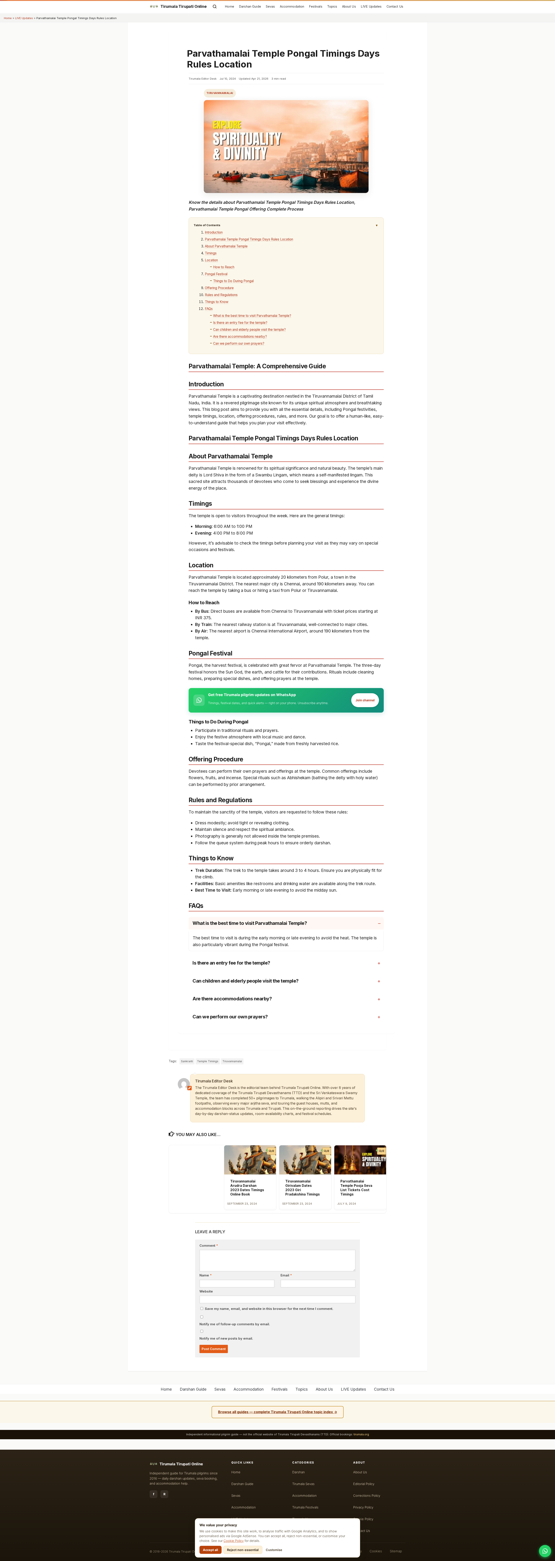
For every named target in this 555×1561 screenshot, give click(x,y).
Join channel (365, 700)
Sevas (270, 6)
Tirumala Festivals (305, 1507)
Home (229, 6)
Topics (332, 6)
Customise (274, 1550)
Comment (208, 1246)
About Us (349, 6)
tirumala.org (361, 1434)
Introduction (214, 232)
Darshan (298, 1472)
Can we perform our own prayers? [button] (230, 1016)
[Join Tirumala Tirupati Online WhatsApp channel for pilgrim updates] (545, 1551)
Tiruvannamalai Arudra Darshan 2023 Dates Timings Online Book (247, 1187)
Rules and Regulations (221, 295)
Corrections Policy (366, 1496)
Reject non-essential (243, 1550)
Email (286, 1275)
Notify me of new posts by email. (226, 1338)
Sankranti (187, 1061)
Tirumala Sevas (303, 1484)
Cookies (376, 1551)
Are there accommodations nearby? (240, 336)
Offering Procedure (219, 288)
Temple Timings (207, 1061)
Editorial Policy (363, 1484)
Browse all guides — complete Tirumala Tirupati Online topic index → (277, 1412)
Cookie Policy (234, 1541)
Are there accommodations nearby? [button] (232, 998)
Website (206, 1291)
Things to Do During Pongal (233, 281)
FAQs (209, 309)
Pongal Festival (216, 274)
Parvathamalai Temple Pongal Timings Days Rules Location (249, 239)
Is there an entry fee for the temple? (240, 323)
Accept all (210, 1550)
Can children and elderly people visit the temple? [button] (246, 981)
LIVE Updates (371, 6)
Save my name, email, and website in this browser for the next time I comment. (269, 1309)
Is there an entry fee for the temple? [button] (231, 963)
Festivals (315, 6)
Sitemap (396, 1551)
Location (211, 260)
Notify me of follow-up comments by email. (234, 1324)
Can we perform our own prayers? (238, 343)
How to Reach (223, 267)
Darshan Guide (250, 6)
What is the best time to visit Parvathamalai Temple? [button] (250, 923)
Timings (211, 253)
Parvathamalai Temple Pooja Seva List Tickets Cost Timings (356, 1187)
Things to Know (216, 302)
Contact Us (395, 6)
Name (205, 1275)
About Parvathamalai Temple (226, 246)
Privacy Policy (363, 1507)
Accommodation (292, 6)
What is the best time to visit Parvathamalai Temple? (252, 316)
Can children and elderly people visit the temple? (249, 330)
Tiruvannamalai (219, 93)
